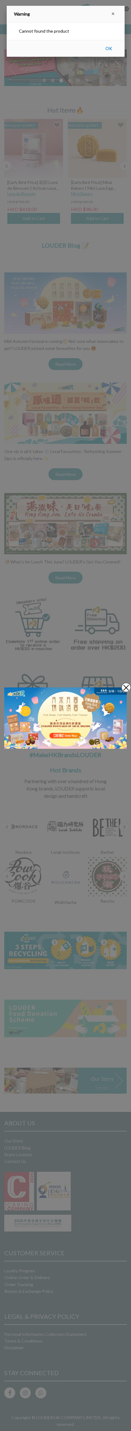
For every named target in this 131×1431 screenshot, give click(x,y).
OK (108, 48)
